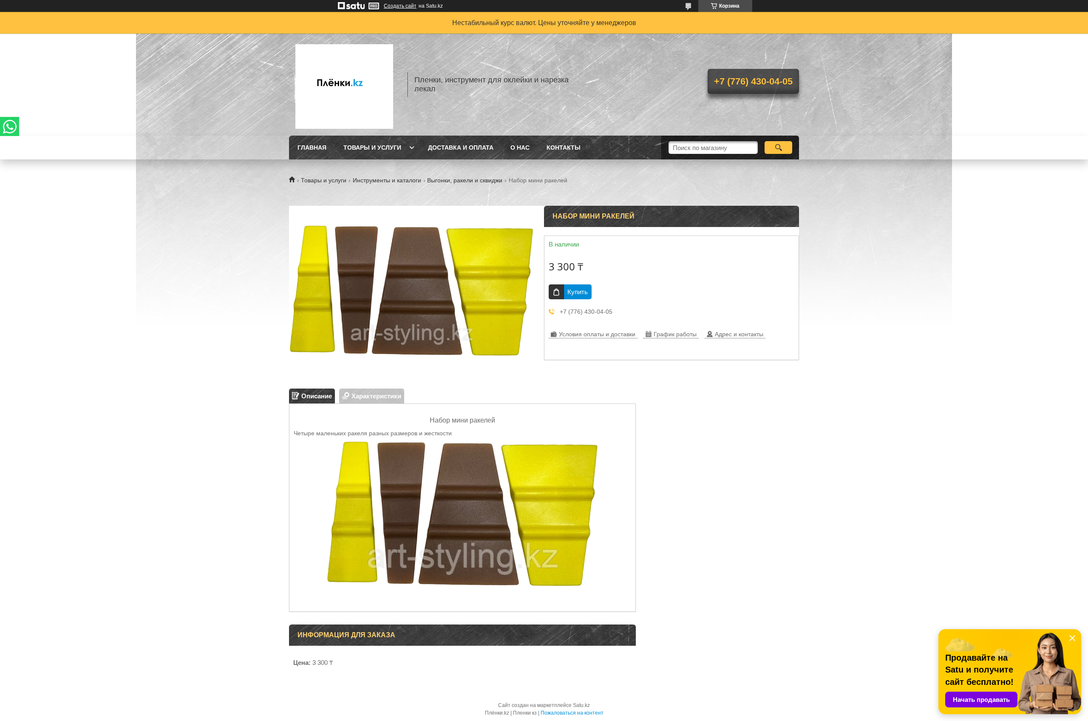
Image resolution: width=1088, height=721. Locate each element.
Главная (312, 147)
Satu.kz (581, 705)
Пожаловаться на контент (572, 713)
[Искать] (778, 147)
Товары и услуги (372, 147)
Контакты (564, 147)
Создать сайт (400, 6)
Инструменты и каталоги (387, 180)
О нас (520, 147)
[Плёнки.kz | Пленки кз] (344, 84)
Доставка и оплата (460, 147)
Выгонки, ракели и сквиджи (464, 180)
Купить (577, 291)
